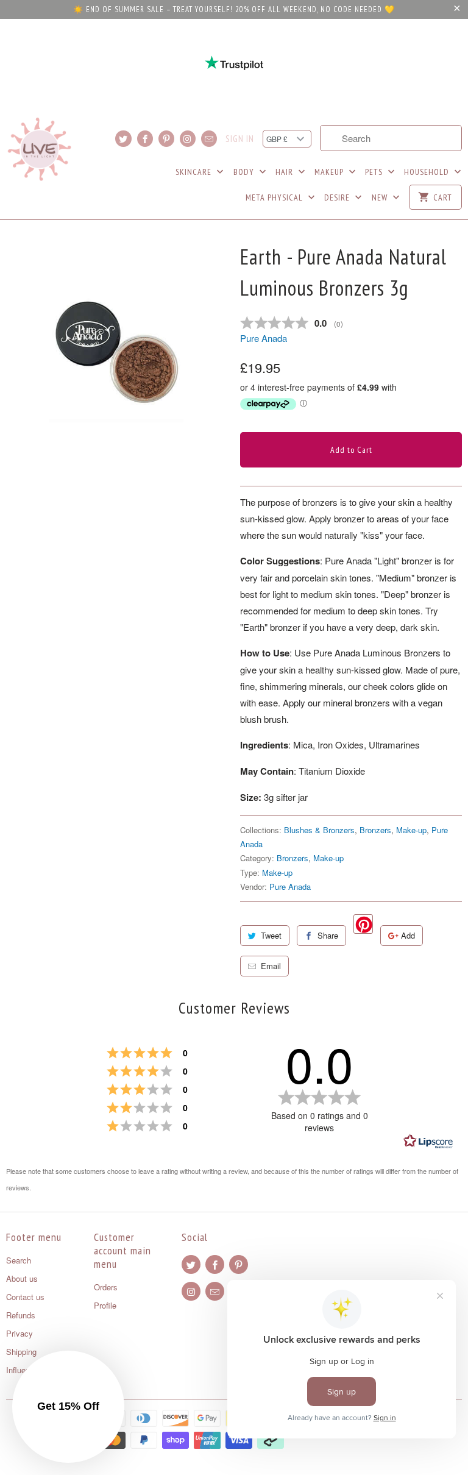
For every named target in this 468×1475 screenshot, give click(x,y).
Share (327, 935)
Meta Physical (275, 197)
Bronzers (375, 830)
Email (271, 966)
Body (245, 171)
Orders (106, 1287)
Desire (338, 197)
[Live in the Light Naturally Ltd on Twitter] (123, 138)
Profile (105, 1305)
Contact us (25, 1297)
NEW (381, 197)
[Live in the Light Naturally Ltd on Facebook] (145, 138)
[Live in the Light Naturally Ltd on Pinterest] (166, 138)
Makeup (330, 171)
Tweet (271, 935)
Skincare (195, 171)
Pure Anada (263, 338)
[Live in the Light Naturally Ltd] (39, 149)
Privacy (19, 1333)
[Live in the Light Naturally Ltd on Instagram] (188, 138)
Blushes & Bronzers (319, 830)
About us (22, 1278)
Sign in (239, 138)
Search (18, 1260)
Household (428, 171)
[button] (68, 1407)
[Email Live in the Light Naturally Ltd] (209, 138)
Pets (375, 171)
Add (408, 935)
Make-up (411, 830)
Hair (285, 171)
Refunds (20, 1315)
